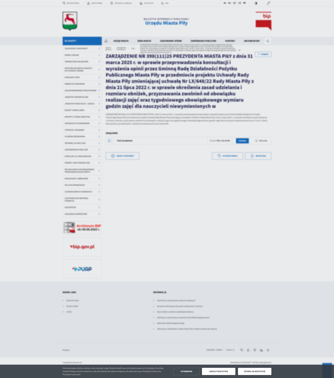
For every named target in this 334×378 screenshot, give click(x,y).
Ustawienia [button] (186, 371)
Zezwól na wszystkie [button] (255, 371)
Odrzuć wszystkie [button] (218, 371)
